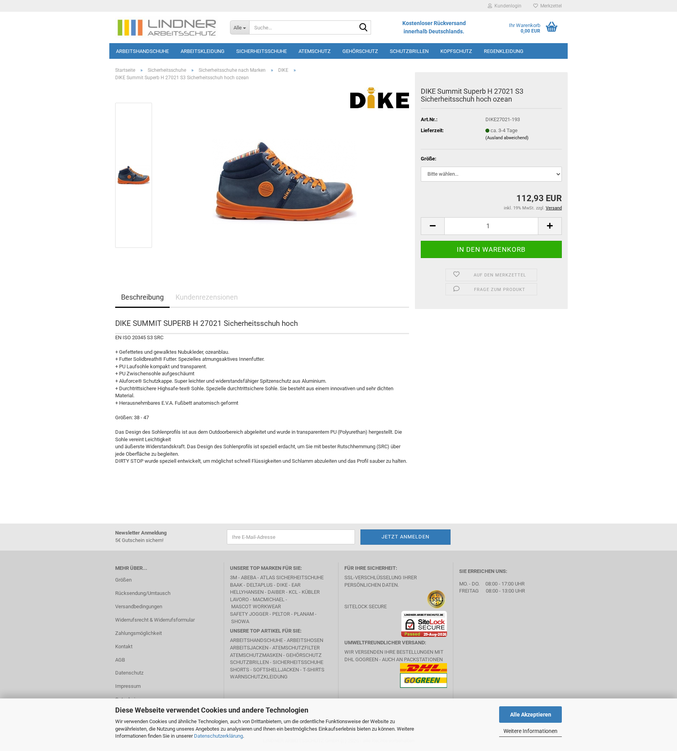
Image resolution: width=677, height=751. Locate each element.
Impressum (128, 686)
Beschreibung (142, 297)
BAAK (236, 585)
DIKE (282, 585)
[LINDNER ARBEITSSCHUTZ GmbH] (166, 27)
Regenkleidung (503, 51)
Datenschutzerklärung (218, 736)
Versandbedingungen (138, 606)
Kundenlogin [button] (506, 6)
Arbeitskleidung (202, 51)
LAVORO (240, 599)
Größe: (428, 159)
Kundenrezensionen (207, 297)
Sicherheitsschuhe (261, 51)
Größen (123, 580)
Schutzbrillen (409, 51)
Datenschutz (129, 673)
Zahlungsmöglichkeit (138, 633)
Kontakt (123, 646)
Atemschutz (315, 51)
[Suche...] (363, 28)
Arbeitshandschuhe (142, 51)
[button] (432, 226)
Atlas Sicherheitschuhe (292, 577)
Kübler (311, 592)
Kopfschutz (456, 51)
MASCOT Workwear (256, 606)
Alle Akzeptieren (530, 714)
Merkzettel (550, 6)
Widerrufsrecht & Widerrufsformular (155, 620)
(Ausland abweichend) (507, 137)
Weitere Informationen (530, 731)
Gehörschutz (360, 51)
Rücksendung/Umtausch (142, 593)
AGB (120, 660)
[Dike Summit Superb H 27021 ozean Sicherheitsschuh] (284, 175)
